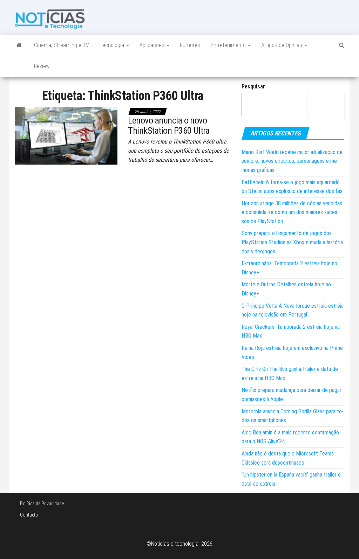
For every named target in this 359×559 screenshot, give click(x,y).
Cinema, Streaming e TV (61, 45)
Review (41, 66)
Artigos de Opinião (282, 45)
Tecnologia (113, 45)
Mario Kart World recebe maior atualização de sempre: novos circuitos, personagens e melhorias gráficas (292, 161)
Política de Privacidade (42, 503)
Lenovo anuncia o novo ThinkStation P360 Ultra (168, 125)
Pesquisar (253, 86)
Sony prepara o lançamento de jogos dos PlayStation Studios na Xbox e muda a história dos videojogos (292, 242)
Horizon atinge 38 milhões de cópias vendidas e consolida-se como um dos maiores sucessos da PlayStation (292, 212)
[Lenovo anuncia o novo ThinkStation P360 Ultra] (66, 135)
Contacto (29, 515)
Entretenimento (229, 45)
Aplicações (153, 45)
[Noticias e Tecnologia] (19, 45)
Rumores (190, 45)
